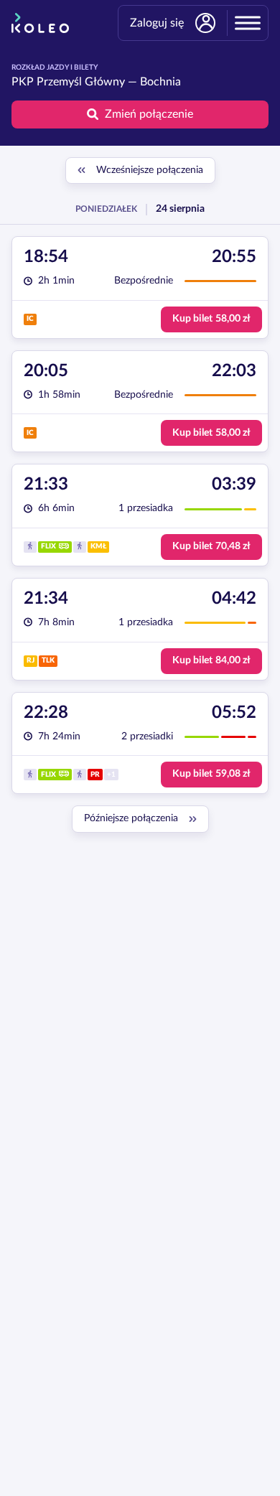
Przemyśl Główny (81, 82)
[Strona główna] (40, 23)
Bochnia (160, 82)
